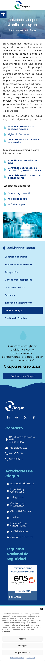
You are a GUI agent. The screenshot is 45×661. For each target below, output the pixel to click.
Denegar (22, 645)
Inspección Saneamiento (19, 302)
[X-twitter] (25, 417)
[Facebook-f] (33, 417)
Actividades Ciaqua (21, 248)
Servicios (10, 295)
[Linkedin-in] (8, 417)
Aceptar (22, 639)
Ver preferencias (22, 652)
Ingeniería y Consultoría (18, 264)
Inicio (12, 30)
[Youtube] (16, 417)
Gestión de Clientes (16, 318)
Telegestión (11, 272)
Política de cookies (17, 658)
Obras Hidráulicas (15, 287)
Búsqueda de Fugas (16, 256)
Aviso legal (31, 658)
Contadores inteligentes (18, 279)
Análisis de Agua (14, 310)
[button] (3, 14)
